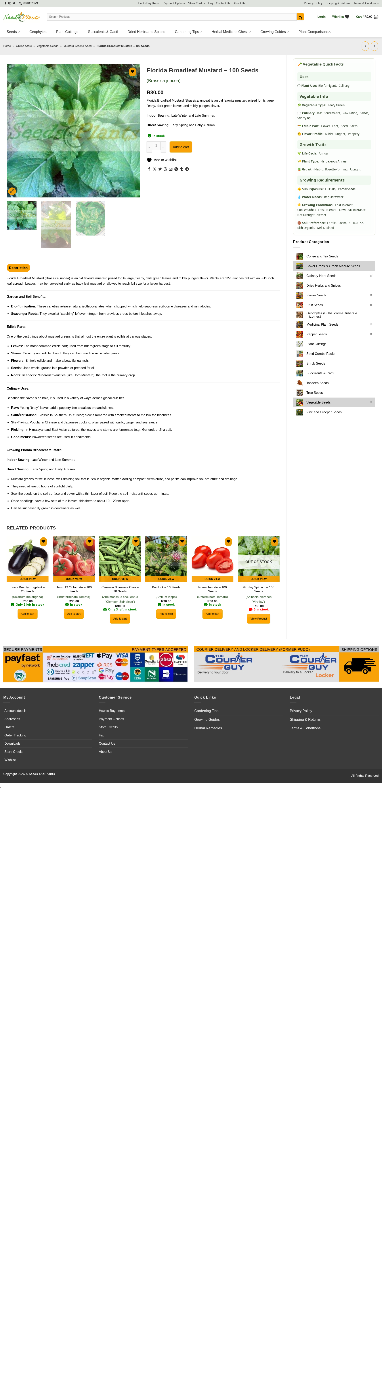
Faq (210, 3)
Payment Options (174, 3)
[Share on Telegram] (187, 169)
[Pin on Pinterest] (176, 169)
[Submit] (300, 16)
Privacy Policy (313, 3)
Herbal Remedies (208, 728)
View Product (258, 618)
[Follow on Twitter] (14, 3)
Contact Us (223, 3)
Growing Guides (273, 32)
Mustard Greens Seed (77, 46)
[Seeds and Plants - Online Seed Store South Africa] (21, 17)
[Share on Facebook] (149, 169)
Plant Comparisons (313, 32)
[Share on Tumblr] (181, 169)
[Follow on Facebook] (5, 3)
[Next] (132, 131)
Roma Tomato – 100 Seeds (212, 589)
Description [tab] (18, 268)
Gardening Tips (187, 32)
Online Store (24, 46)
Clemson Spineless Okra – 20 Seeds (120, 589)
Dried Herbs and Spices (146, 32)
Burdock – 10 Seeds (166, 587)
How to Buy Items (148, 3)
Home (7, 46)
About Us (239, 3)
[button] (321, 16)
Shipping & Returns (338, 3)
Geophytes (37, 32)
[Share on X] (154, 169)
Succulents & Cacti (103, 32)
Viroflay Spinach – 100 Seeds (258, 589)
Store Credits (196, 3)
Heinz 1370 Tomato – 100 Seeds (74, 589)
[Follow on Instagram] (9, 3)
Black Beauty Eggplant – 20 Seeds (28, 589)
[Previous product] (374, 46)
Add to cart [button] (27, 613)
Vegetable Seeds (47, 46)
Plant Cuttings (67, 32)
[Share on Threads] (165, 169)
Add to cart (181, 147)
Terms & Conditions (366, 3)
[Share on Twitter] (160, 169)
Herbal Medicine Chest (230, 32)
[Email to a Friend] (170, 169)
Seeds (12, 32)
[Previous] (15, 131)
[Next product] (365, 46)
